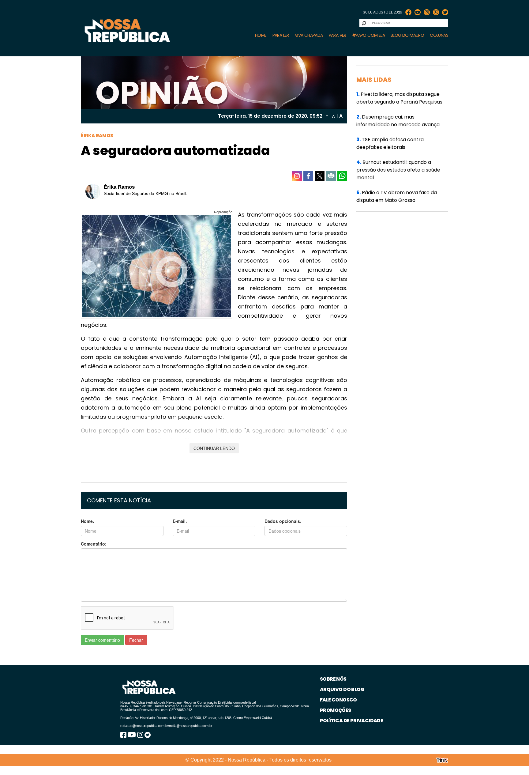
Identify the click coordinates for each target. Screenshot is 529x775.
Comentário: (94, 544)
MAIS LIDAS (374, 79)
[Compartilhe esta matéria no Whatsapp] (342, 176)
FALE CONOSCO (338, 699)
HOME (261, 35)
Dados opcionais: (283, 521)
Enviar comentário (102, 640)
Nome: (87, 521)
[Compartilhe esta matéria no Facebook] (308, 176)
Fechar (136, 640)
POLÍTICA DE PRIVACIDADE (351, 720)
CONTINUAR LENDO (214, 448)
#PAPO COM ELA (368, 35)
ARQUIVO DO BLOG (342, 689)
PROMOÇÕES (335, 710)
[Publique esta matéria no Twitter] (320, 176)
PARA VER (337, 35)
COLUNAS (439, 35)
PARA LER (280, 35)
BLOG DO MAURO (407, 35)
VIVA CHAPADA (309, 35)
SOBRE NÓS (333, 678)
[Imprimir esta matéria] (331, 176)
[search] (364, 23)
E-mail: (180, 521)
